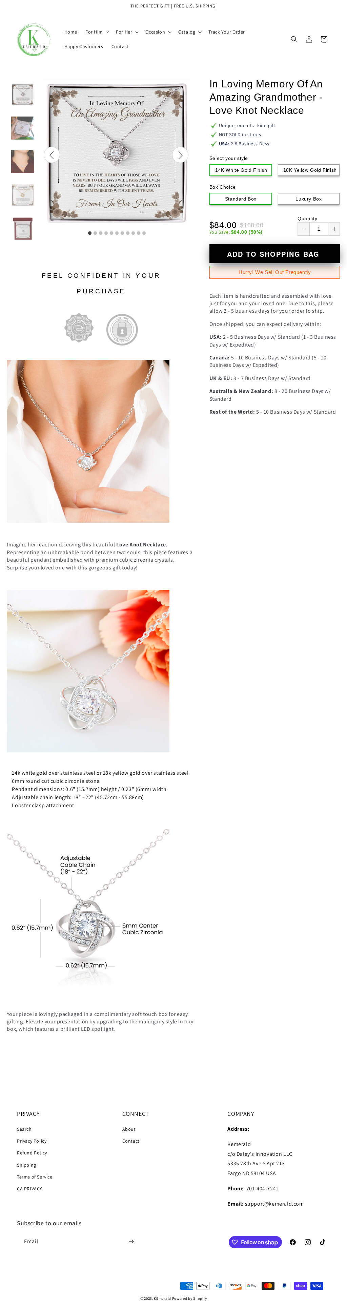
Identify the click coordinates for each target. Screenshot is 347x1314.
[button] (96, 32)
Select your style (228, 158)
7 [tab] (122, 233)
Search (24, 1129)
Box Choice (222, 187)
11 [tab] (144, 233)
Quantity (307, 218)
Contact (131, 1141)
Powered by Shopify (189, 1298)
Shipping (26, 1165)
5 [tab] (111, 233)
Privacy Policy (31, 1141)
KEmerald (162, 1298)
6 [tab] (117, 233)
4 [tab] (106, 233)
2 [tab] (95, 233)
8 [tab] (127, 233)
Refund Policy (32, 1153)
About (129, 1129)
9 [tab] (133, 233)
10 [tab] (138, 233)
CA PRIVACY (29, 1189)
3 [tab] (100, 233)
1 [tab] (90, 233)
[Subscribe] (131, 1242)
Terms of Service (35, 1177)
